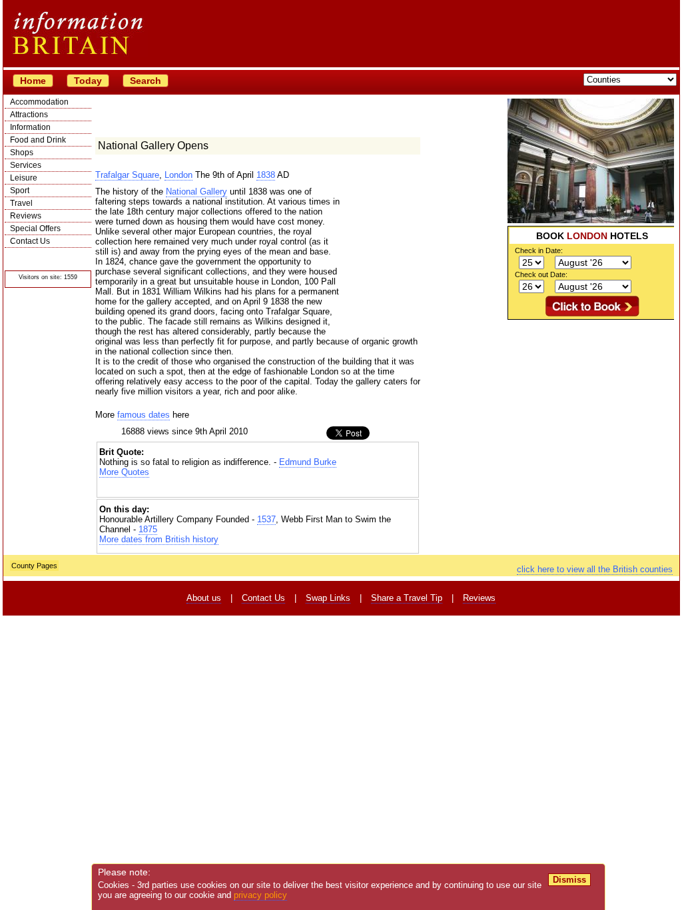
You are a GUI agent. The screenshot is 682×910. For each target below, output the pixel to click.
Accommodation (39, 102)
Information (30, 127)
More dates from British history (158, 539)
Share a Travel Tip (406, 598)
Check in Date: (539, 250)
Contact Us (30, 241)
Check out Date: (541, 274)
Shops (21, 152)
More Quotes (124, 472)
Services (25, 165)
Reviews (25, 216)
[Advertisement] (591, 403)
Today (88, 80)
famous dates (143, 415)
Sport (19, 190)
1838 (265, 175)
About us (203, 598)
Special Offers (35, 228)
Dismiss (569, 880)
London (178, 175)
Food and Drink (38, 140)
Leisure (23, 178)
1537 (266, 519)
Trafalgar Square (127, 175)
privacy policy (260, 895)
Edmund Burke (307, 462)
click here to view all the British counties (595, 569)
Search (145, 80)
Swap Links (328, 598)
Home (33, 80)
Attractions (29, 114)
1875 (148, 529)
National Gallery (196, 192)
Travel (21, 203)
